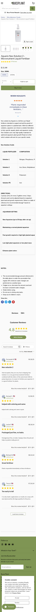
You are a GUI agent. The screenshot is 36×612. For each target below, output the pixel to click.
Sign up (28, 567)
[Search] (32, 8)
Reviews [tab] (15, 313)
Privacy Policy (16, 593)
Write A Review (18, 337)
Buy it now (18, 88)
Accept (17, 598)
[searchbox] (9, 346)
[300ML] (4, 77)
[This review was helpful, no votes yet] (29, 388)
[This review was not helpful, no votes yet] (32, 388)
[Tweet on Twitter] (6, 302)
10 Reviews (14, 61)
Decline (17, 602)
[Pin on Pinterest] (13, 302)
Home (3, 17)
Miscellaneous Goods (14, 17)
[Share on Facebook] (2, 302)
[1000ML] (13, 77)
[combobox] (15, 8)
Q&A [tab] (22, 313)
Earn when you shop (26, 12)
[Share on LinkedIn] (9, 302)
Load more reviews (18, 514)
